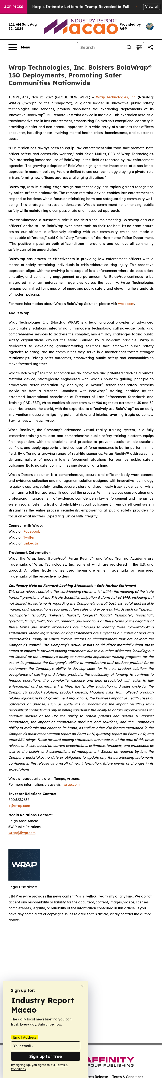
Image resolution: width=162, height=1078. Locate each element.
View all (151, 6)
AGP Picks (13, 7)
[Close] (82, 986)
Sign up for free (45, 1056)
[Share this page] (151, 47)
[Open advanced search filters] (139, 47)
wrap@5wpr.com (21, 833)
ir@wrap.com (19, 806)
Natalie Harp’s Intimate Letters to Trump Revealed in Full (72, 6)
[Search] (129, 47)
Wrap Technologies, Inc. (116, 97)
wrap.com (126, 304)
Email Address (24, 1037)
